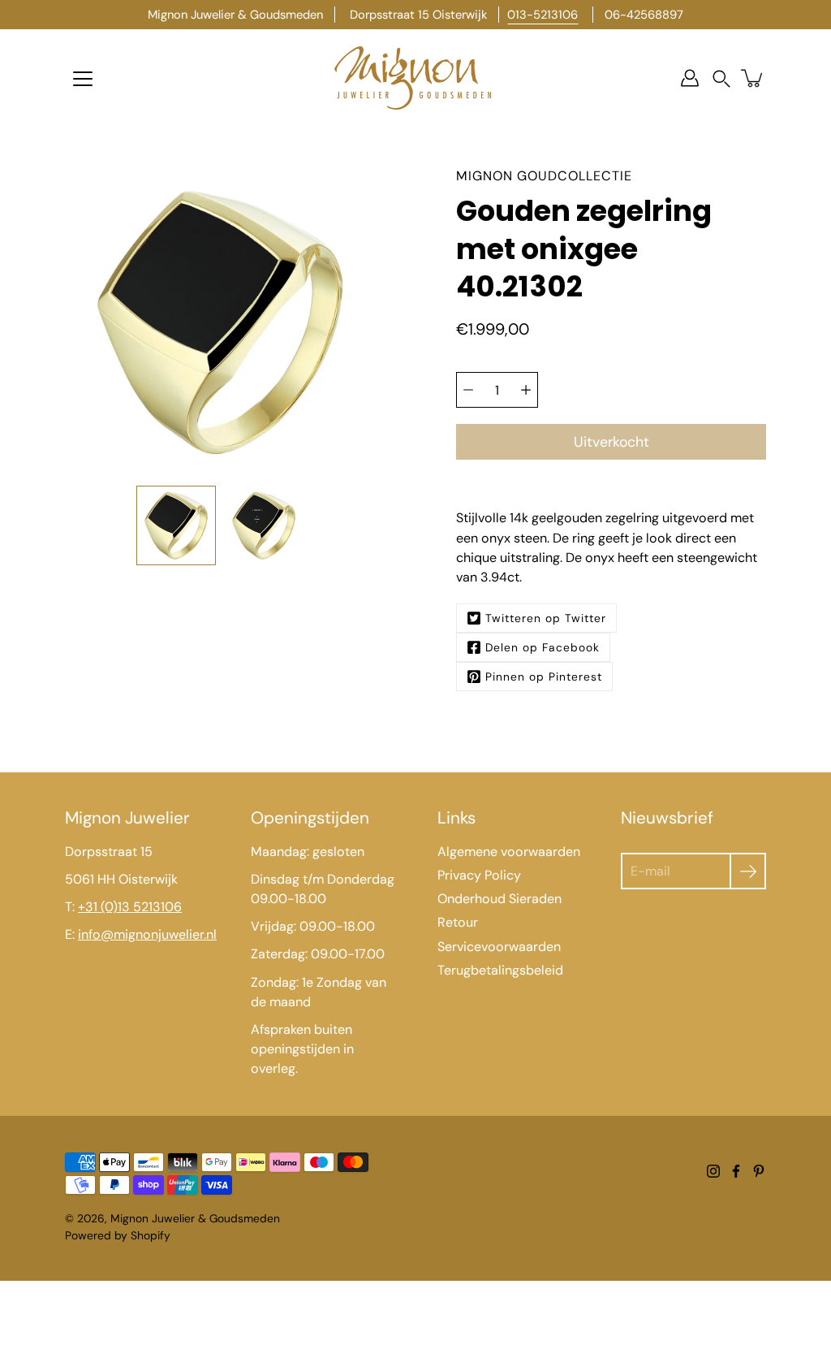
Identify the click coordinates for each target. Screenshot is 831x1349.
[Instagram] (713, 1171)
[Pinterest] (758, 1171)
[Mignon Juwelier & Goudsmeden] (415, 78)
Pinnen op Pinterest (543, 676)
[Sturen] (748, 871)
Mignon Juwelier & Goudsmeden (195, 1218)
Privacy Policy (479, 875)
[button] (721, 78)
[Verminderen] (468, 390)
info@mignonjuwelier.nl (147, 934)
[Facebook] (736, 1171)
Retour (457, 922)
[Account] (690, 78)
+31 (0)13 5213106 (130, 906)
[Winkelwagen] (753, 78)
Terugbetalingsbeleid (500, 970)
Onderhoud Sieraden (499, 898)
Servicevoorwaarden (499, 946)
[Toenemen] (526, 390)
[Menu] (83, 79)
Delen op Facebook (542, 647)
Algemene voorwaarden (508, 851)
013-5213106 (542, 14)
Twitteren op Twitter (545, 618)
